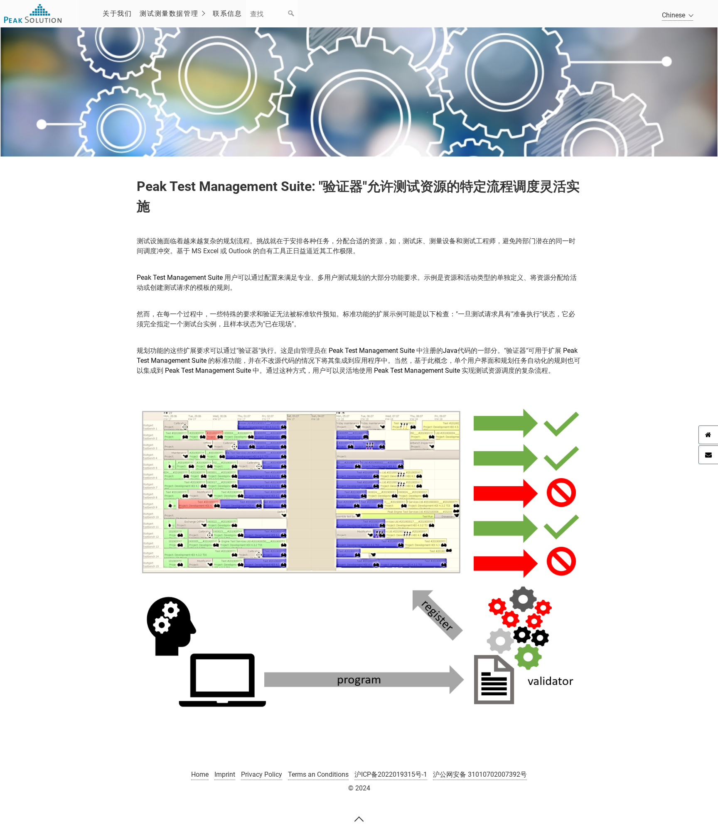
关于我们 (117, 13)
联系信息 (227, 13)
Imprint (224, 774)
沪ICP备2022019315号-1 (390, 774)
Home (200, 774)
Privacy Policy (261, 774)
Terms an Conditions (318, 774)
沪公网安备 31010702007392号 (480, 774)
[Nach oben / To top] (359, 818)
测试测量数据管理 (169, 13)
